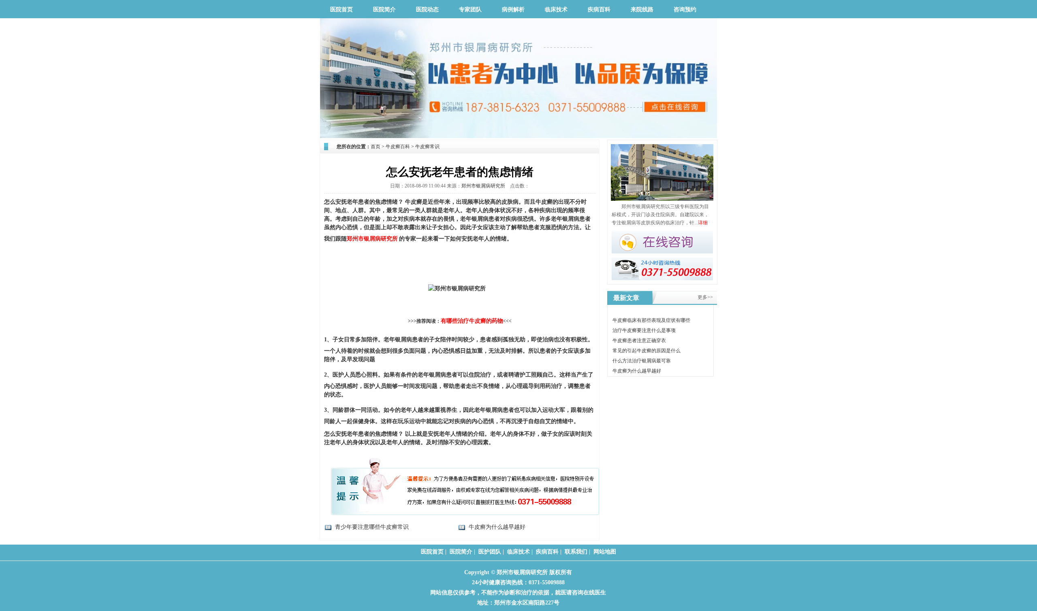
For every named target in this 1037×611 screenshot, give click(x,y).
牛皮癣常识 (427, 146)
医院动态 (427, 9)
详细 (703, 223)
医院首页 (341, 9)
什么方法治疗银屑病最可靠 (641, 361)
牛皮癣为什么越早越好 (497, 527)
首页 (375, 146)
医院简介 (384, 9)
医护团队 (489, 552)
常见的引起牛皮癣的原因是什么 (646, 350)
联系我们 (576, 552)
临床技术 (556, 9)
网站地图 (604, 552)
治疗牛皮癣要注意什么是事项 (644, 330)
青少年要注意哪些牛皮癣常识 (372, 527)
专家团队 (470, 9)
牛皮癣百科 (398, 146)
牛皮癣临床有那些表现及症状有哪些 (651, 320)
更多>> (705, 297)
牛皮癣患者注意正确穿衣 (639, 340)
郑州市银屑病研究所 (483, 186)
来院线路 (642, 9)
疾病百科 (599, 9)
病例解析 (513, 9)
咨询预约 (685, 9)
